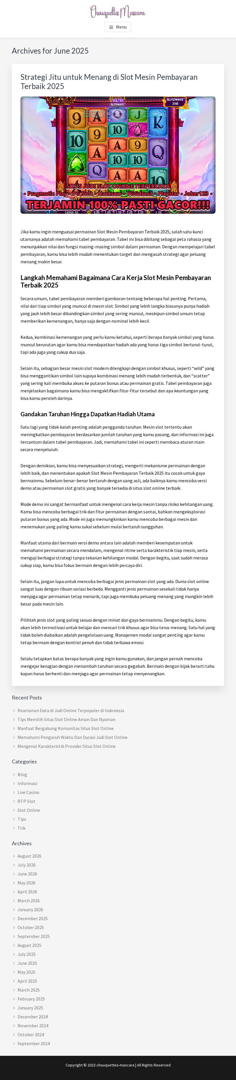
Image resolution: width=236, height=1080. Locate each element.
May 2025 (26, 972)
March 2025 (29, 990)
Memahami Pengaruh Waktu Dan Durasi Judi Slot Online (72, 737)
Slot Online (29, 810)
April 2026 (27, 891)
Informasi (27, 783)
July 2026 (27, 865)
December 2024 (33, 1017)
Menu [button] (121, 27)
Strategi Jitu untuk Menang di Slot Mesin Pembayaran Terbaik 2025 (109, 81)
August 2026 (29, 856)
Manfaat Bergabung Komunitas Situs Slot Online (66, 728)
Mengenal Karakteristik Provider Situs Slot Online (67, 746)
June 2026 (27, 874)
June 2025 (27, 963)
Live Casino (28, 792)
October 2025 (31, 927)
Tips (22, 819)
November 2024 (33, 1025)
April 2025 (27, 981)
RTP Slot (26, 801)
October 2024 (31, 1034)
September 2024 (34, 1043)
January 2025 (30, 1008)
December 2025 (33, 918)
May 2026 (26, 883)
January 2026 (30, 909)
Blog (22, 774)
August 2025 (29, 945)
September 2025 (34, 936)
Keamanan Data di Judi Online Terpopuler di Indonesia (71, 710)
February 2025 (31, 999)
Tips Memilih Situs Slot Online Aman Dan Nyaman (66, 719)
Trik (21, 828)
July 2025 (27, 954)
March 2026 (29, 900)
